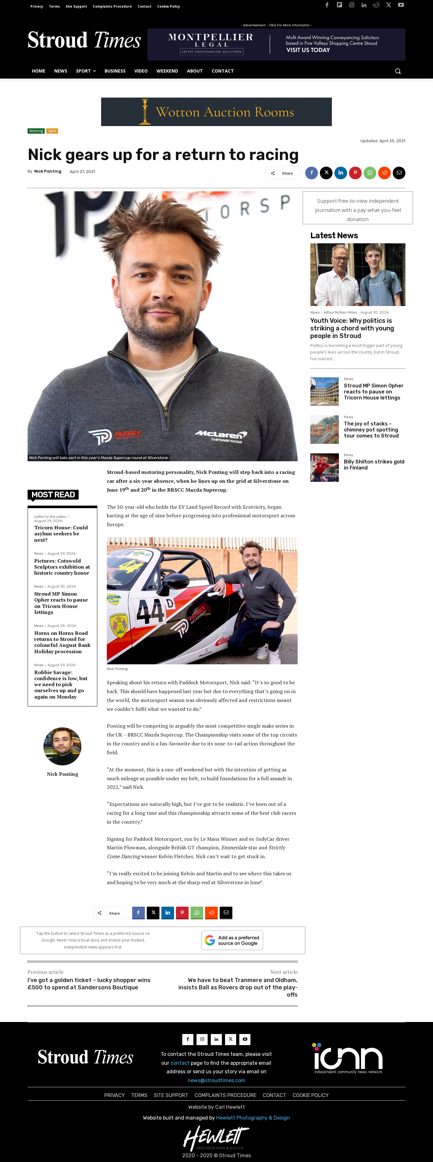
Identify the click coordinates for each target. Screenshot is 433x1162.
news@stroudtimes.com (216, 1080)
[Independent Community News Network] (347, 1058)
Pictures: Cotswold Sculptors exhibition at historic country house (62, 566)
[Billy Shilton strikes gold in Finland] (324, 467)
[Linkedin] (364, 6)
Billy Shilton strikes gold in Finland (374, 465)
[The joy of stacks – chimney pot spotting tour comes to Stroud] (324, 429)
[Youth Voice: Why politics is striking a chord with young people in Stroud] (357, 274)
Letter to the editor (50, 517)
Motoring (36, 131)
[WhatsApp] (370, 173)
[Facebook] (327, 6)
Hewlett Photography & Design (253, 1118)
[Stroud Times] (84, 41)
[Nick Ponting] (62, 746)
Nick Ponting (47, 171)
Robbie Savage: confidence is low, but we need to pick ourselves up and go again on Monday (60, 684)
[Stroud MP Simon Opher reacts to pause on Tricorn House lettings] (324, 391)
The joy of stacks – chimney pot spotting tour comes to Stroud (371, 430)
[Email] (399, 173)
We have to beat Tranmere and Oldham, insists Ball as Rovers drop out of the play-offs (238, 988)
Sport (52, 131)
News (38, 553)
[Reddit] (376, 6)
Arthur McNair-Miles (340, 312)
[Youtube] (400, 6)
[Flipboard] (339, 6)
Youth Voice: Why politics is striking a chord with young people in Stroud (352, 328)
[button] (397, 71)
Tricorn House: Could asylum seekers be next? (61, 533)
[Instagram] (351, 6)
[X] (388, 6)
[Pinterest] (355, 173)
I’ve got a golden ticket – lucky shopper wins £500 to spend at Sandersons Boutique (89, 984)
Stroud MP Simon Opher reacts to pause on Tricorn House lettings (61, 603)
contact (180, 1063)
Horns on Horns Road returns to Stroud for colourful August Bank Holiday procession (62, 642)
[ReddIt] (384, 173)
